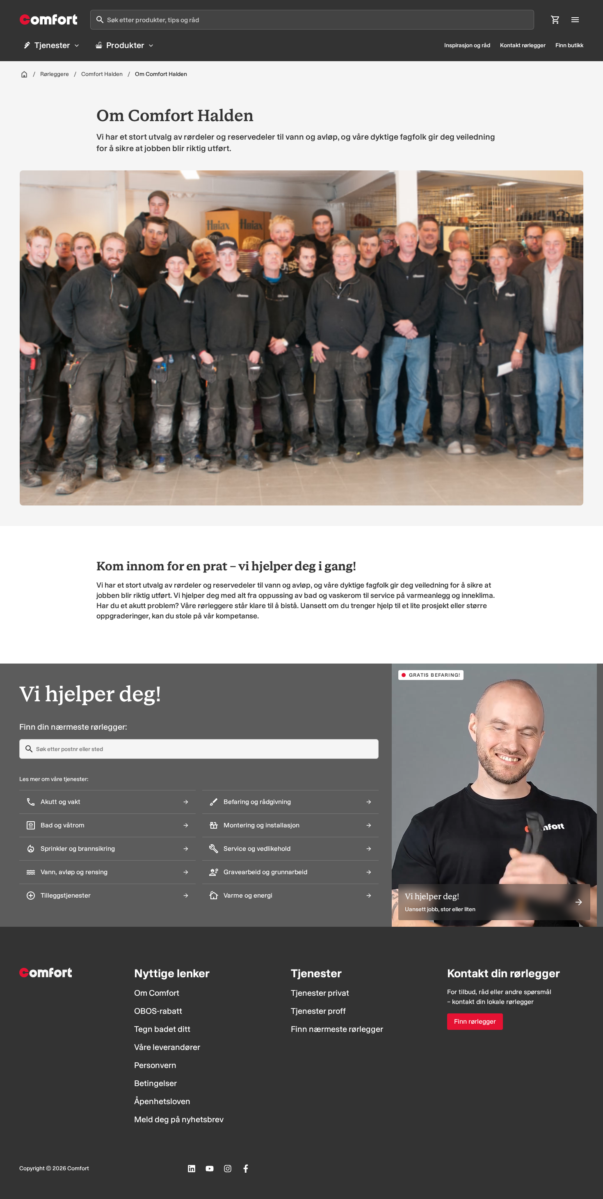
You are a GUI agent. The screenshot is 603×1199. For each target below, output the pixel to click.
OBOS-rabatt (158, 1011)
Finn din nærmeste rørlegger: (73, 727)
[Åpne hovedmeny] (575, 19)
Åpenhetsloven (162, 1101)
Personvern (155, 1065)
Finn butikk (569, 45)
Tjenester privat (320, 993)
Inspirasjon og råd (467, 45)
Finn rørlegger (475, 1021)
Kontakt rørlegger (523, 45)
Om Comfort (156, 993)
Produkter (125, 45)
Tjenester (52, 45)
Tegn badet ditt (162, 1029)
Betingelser (155, 1083)
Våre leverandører (167, 1047)
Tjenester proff (318, 1011)
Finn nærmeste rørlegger (337, 1029)
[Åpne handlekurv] (555, 19)
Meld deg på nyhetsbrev (179, 1119)
